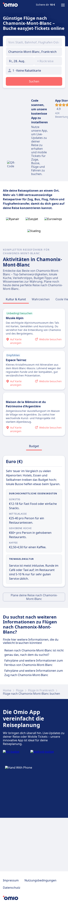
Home (7, 690)
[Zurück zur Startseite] (10, 5)
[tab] (16, 299)
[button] (20, 61)
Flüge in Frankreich (41, 690)
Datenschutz (11, 888)
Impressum (11, 880)
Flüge (19, 690)
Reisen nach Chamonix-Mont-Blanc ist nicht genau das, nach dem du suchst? (34, 652)
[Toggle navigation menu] (63, 5)
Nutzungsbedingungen (40, 880)
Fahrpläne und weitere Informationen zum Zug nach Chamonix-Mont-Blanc (33, 673)
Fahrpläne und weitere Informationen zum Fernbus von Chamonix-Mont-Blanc (33, 662)
